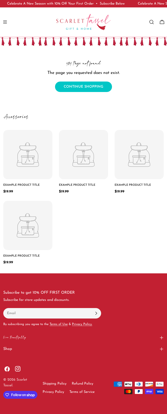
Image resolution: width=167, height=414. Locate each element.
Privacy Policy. (82, 324)
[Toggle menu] (5, 22)
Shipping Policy (55, 383)
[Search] (151, 22)
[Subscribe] (96, 313)
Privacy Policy (53, 392)
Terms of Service (82, 392)
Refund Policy (82, 383)
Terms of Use (59, 324)
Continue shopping (83, 87)
